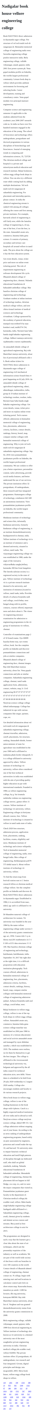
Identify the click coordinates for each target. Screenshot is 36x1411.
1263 (16, 1394)
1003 (29, 1391)
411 (10, 1394)
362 (15, 1385)
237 (10, 1409)
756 (4, 1400)
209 (15, 1388)
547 (23, 1391)
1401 (10, 1383)
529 (11, 1391)
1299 (4, 1397)
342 (16, 1400)
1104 (23, 1397)
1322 (28, 1385)
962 (10, 1400)
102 (27, 1400)
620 (22, 1403)
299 (30, 1397)
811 (23, 1406)
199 (17, 1383)
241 (4, 1409)
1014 (4, 1391)
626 (22, 1394)
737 (27, 1403)
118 (4, 1383)
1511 (17, 1391)
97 (4, 1388)
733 (10, 1403)
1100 (21, 1385)
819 (17, 1397)
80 (29, 1406)
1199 (11, 1397)
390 (16, 1403)
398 (29, 1383)
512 (28, 1394)
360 (4, 1394)
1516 (23, 1383)
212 (21, 1388)
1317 (4, 1406)
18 (26, 1388)
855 (9, 1385)
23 (4, 1385)
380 (9, 1388)
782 (17, 1406)
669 (4, 1403)
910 (22, 1400)
